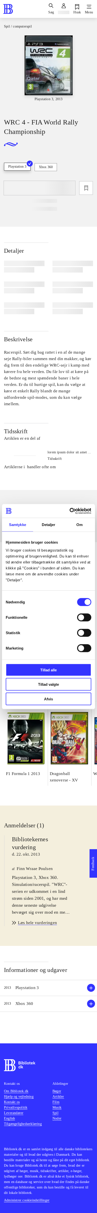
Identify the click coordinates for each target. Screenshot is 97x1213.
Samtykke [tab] (17, 525)
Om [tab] (79, 525)
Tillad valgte (48, 684)
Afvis (48, 699)
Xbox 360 (46, 167)
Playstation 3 (17, 166)
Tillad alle (48, 670)
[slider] (48, 72)
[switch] (84, 617)
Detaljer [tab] (48, 525)
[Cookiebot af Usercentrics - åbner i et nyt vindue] (69, 511)
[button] (48, 988)
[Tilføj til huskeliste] (86, 188)
